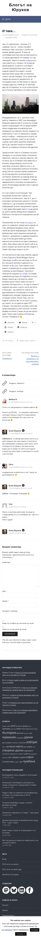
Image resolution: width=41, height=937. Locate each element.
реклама (4, 757)
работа (33, 341)
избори (31, 742)
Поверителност (8, 915)
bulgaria (4, 726)
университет (31, 60)
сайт (9, 757)
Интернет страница (9, 611)
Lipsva (30, 223)
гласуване (20, 738)
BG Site (15, 266)
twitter (18, 729)
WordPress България (10, 874)
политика (5, 754)
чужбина (29, 761)
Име (4, 591)
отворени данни (12, 750)
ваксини (20, 733)
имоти (4, 747)
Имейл (5, 601)
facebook (19, 726)
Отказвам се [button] (21, 934)
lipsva (27, 341)
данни (28, 737)
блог (23, 729)
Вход (4, 859)
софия (29, 757)
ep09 (13, 726)
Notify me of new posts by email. (14, 629)
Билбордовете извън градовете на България (19, 775)
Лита (11, 464)
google (25, 726)
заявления (22, 743)
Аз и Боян (9, 341)
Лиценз (5, 910)
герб (30, 733)
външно (26, 733)
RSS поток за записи (10, 864)
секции (15, 757)
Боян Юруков (15, 431)
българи (34, 729)
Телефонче (7, 358)
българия (9, 732)
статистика (8, 761)
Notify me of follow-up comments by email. (18, 623)
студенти (16, 762)
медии (29, 747)
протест (21, 754)
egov (8, 726)
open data (13, 729)
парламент (28, 751)
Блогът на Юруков (20, 7)
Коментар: (6, 562)
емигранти (15, 742)
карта (19, 746)
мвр (24, 747)
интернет (11, 746)
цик (21, 762)
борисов (29, 729)
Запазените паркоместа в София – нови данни (20, 813)
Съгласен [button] (34, 930)
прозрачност (14, 754)
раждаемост (33, 754)
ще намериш (7, 930)
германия (9, 737)
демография (7, 743)
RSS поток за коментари (11, 869)
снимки (22, 757)
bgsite (21, 341)
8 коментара (11, 38)
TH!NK (25, 274)
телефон (33, 301)
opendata (6, 729)
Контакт (5, 905)
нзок (34, 747)
